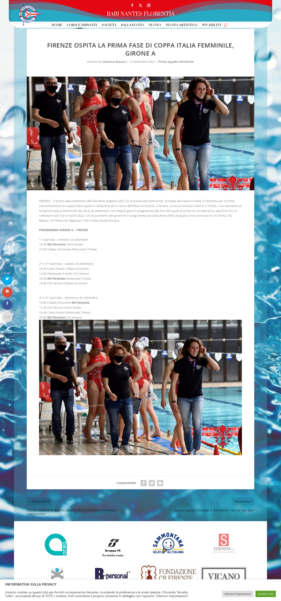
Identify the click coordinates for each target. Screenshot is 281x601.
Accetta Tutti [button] (265, 594)
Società (109, 25)
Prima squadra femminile (176, 62)
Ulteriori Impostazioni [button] (237, 594)
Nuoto (155, 25)
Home (57, 25)
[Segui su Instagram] (148, 5)
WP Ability (212, 25)
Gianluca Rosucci (114, 62)
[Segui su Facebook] (132, 5)
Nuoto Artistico (181, 25)
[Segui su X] (140, 5)
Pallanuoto (132, 25)
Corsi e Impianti (82, 25)
